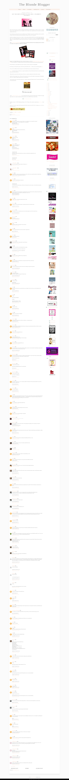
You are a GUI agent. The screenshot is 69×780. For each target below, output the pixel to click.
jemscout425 (13, 209)
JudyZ (13, 627)
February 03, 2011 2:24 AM (15, 149)
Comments (48, 40)
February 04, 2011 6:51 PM (15, 276)
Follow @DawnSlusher (52, 179)
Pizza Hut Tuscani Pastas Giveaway (52, 140)
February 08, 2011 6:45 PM (15, 535)
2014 (47, 86)
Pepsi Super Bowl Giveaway (52, 134)
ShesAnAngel (14, 699)
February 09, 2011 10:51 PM (15, 746)
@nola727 (13, 654)
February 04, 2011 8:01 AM (15, 232)
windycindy (13, 120)
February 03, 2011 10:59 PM (15, 219)
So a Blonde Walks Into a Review (16, 95)
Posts (48, 39)
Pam (12, 394)
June (48, 97)
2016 (47, 84)
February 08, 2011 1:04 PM (15, 509)
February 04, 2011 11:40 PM (15, 333)
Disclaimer (48, 9)
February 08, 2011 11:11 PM (15, 587)
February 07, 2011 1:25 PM (15, 455)
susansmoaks (14, 730)
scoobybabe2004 (14, 519)
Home (19, 9)
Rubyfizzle (13, 265)
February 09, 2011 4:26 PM (15, 696)
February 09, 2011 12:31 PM (15, 614)
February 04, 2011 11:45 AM (15, 238)
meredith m (13, 406)
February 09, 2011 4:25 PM (15, 675)
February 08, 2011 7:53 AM (15, 480)
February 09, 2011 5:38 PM (15, 720)
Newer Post (14, 768)
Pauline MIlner (14, 354)
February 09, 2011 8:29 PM (15, 733)
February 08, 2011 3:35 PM (15, 523)
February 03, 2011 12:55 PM (15, 187)
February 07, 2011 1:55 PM (15, 461)
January (49, 110)
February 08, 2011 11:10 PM (15, 570)
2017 (47, 83)
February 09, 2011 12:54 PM (15, 619)
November (49, 91)
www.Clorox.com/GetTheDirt (15, 42)
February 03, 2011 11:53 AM (15, 176)
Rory (12, 287)
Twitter (11, 70)
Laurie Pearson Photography (16, 610)
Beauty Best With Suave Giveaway (52, 161)
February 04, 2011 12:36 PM (15, 243)
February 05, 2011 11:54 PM (15, 426)
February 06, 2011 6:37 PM (15, 433)
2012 (47, 89)
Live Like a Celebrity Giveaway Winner (52, 106)
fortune (13, 436)
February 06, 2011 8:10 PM (15, 438)
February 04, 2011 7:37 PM (15, 309)
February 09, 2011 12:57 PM (15, 624)
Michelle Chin (14, 417)
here (30, 66)
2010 (47, 111)
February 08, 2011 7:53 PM (15, 548)
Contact (42, 9)
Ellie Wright (13, 545)
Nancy (13, 714)
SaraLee (13, 441)
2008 (47, 114)
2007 (47, 115)
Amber (13, 190)
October (49, 92)
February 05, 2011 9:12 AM (15, 403)
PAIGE (13, 235)
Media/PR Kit (36, 9)
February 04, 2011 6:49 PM (15, 262)
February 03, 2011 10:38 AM (15, 160)
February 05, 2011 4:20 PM (15, 414)
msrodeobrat (13, 452)
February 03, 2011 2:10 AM (15, 133)
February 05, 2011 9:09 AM (15, 398)
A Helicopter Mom (14, 741)
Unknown (13, 203)
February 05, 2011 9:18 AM (15, 409)
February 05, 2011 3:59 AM (15, 360)
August (49, 95)
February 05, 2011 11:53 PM (15, 419)
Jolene (13, 198)
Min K (13, 254)
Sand (12, 736)
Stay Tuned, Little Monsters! (51, 105)
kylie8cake (13, 557)
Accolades (29, 9)
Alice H (13, 178)
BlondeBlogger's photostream (53, 187)
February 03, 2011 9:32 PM (15, 207)
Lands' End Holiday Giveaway (52, 152)
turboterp (13, 469)
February (49, 102)
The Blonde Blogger (34, 4)
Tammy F (13, 604)
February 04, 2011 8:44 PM (15, 322)
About (24, 9)
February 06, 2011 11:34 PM (15, 444)
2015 (47, 85)
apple (13, 228)
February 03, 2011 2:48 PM (15, 200)
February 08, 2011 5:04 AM (15, 466)
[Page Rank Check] (52, 59)
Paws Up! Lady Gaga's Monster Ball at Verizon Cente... (52, 104)
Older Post (39, 768)
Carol (13, 259)
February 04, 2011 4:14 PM (15, 256)
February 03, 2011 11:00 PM (15, 225)
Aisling (13, 532)
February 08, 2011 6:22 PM (15, 529)
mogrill (13, 458)
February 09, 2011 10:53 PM (15, 758)
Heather (13, 483)
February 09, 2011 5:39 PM (15, 727)
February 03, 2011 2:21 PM (15, 195)
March (48, 101)
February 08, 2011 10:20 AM (15, 488)
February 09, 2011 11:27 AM (15, 607)
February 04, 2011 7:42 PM (15, 316)
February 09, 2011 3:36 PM (15, 652)
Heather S (13, 639)
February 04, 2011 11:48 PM (15, 351)
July (48, 96)
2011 (47, 90)
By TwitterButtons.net (52, 56)
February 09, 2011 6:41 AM (15, 594)
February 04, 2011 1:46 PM (15, 251)
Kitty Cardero (14, 464)
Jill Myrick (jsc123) (14, 491)
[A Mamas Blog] (52, 317)
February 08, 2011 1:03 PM (15, 502)
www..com (52, 184)
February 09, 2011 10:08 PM (15, 738)
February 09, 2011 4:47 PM (15, 711)
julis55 (13, 412)
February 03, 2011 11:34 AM (15, 165)
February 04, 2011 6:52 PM (15, 284)
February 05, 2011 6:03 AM (15, 385)
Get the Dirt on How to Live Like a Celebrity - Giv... (52, 108)
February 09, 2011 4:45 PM (15, 703)
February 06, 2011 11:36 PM (15, 449)
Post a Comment (13, 766)
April (48, 100)
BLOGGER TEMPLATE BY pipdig (34, 779)
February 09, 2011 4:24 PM (15, 658)
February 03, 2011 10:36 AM (15, 155)
